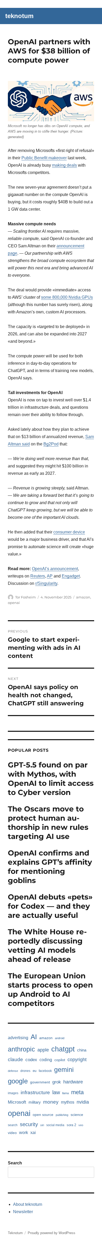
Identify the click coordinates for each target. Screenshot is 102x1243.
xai (33, 1132)
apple (43, 1050)
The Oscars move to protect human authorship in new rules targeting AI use (48, 822)
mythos (67, 1102)
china (81, 1050)
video (12, 1133)
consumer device (69, 532)
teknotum (19, 15)
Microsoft (17, 1102)
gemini (64, 1069)
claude (15, 1059)
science (77, 1115)
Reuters (37, 576)
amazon (83, 597)
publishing (62, 1114)
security (29, 1124)
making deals (64, 165)
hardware (73, 1081)
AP (50, 576)
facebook (45, 1071)
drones (25, 1071)
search (13, 1125)
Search (15, 1163)
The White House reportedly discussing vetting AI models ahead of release (47, 945)
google (18, 1081)
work (23, 1132)
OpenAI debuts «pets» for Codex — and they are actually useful (50, 906)
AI (34, 1036)
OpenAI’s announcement (55, 568)
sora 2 (71, 1125)
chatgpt (63, 1049)
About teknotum (27, 1204)
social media (55, 1125)
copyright (77, 1059)
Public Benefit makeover (44, 158)
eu (34, 1071)
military (35, 1102)
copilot (59, 1060)
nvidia (83, 1102)
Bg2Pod (51, 444)
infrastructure (35, 1092)
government (40, 1082)
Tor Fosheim (25, 597)
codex (31, 1059)
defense (13, 1070)
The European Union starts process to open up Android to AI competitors (50, 989)
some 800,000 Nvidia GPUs (67, 297)
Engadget (71, 576)
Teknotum (15, 1233)
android (59, 1038)
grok (56, 1081)
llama (65, 1093)
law (56, 1092)
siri (42, 1125)
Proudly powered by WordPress (51, 1233)
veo (80, 1125)
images (13, 1093)
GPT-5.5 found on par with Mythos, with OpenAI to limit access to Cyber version (51, 778)
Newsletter (23, 1211)
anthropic (21, 1049)
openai (14, 603)
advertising (18, 1037)
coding (45, 1059)
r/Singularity (46, 583)
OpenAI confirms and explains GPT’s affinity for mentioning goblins (50, 866)
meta (77, 1092)
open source (43, 1115)
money (51, 1102)
